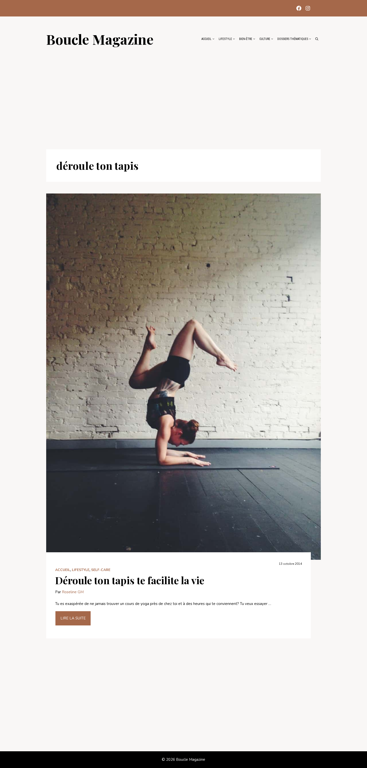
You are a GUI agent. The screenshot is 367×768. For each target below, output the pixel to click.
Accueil (206, 39)
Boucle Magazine (100, 38)
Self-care (100, 570)
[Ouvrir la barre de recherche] (317, 38)
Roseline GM (73, 591)
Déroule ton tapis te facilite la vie (129, 580)
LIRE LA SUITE (73, 618)
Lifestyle (225, 39)
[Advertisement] (183, 95)
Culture (264, 39)
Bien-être (245, 39)
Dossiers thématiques (292, 39)
